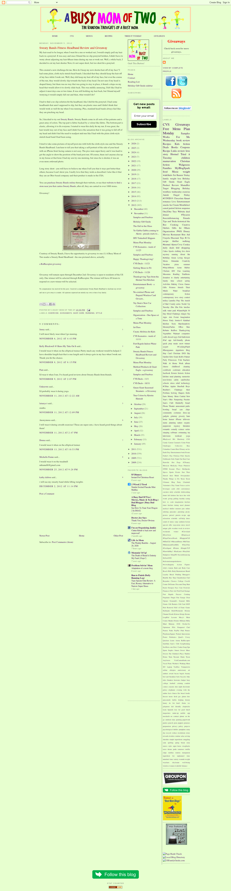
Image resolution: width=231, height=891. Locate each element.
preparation (167, 726)
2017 (134, 183)
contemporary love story (173, 297)
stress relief (175, 383)
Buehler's (166, 389)
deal (188, 211)
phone (187, 340)
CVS (72, 36)
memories (186, 376)
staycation (176, 525)
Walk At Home (170, 363)
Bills (169, 571)
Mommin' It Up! (139, 552)
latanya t (43, 403)
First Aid (173, 591)
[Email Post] (88, 310)
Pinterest (187, 465)
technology (185, 383)
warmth (181, 759)
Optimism (166, 627)
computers (186, 333)
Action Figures (183, 564)
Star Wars (186, 472)
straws (165, 746)
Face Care (179, 588)
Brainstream (180, 571)
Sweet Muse (185, 650)
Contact (131, 77)
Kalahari (186, 320)
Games (187, 284)
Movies (166, 234)
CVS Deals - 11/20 (141, 272)
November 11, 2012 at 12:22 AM (59, 395)
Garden (166, 356)
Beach (165, 571)
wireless (166, 766)
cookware (176, 370)
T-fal (180, 360)
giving (170, 498)
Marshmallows (184, 323)
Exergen (171, 588)
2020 (134, 169)
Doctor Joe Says (139, 517)
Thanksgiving (184, 330)
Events (187, 452)
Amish (166, 194)
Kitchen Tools (169, 323)
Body (174, 571)
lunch (188, 709)
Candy (165, 442)
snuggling (186, 739)
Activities (166, 284)
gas (179, 696)
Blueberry (180, 439)
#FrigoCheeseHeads (170, 538)
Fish (178, 591)
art (189, 670)
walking (186, 241)
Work (181, 363)
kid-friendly (178, 340)
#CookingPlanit (183, 346)
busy (188, 680)
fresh (175, 696)
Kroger (187, 257)
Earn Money (168, 396)
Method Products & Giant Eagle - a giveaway (145, 368)
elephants (171, 690)
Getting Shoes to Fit (142, 267)
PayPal (176, 630)
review (181, 150)
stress (183, 525)
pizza (177, 264)
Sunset (177, 650)
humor (171, 419)
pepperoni (167, 426)
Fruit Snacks (185, 456)
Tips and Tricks (170, 221)
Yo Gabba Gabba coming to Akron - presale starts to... (146, 232)
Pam (41, 369)
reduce (174, 733)
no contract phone (177, 716)
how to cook (168, 502)
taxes (165, 749)
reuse (188, 733)
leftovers (186, 419)
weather (175, 528)
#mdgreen (166, 555)
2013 (134, 200)
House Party (168, 320)
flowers (174, 373)
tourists (177, 752)
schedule (174, 518)
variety (176, 759)
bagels (182, 673)
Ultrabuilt (186, 482)
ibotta (184, 703)
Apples (173, 386)
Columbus (166, 449)
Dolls (188, 393)
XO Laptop (167, 667)
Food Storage (185, 591)
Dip (188, 353)
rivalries (172, 736)
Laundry (172, 300)
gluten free (186, 696)
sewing (187, 736)
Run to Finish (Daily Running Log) (141, 576)
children (185, 157)
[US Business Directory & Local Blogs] (115, 887)
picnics (165, 515)
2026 (134, 143)
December (139, 208)
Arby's (165, 568)
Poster (165, 637)
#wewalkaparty (168, 564)
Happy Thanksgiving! (143, 259)
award (171, 673)
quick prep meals (170, 343)
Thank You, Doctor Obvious (143, 520)
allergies (173, 670)
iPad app (167, 340)
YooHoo (176, 667)
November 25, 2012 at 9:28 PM (58, 469)
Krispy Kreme (185, 614)
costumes (177, 412)
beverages (166, 489)
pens (175, 723)
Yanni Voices (180, 485)
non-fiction (167, 379)
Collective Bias (182, 446)
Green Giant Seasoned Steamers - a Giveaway (144, 389)
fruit (179, 337)
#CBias (166, 386)
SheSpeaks (186, 469)
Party (165, 360)
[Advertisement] (56, 514)
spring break (180, 742)
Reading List (134, 81)
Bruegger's (186, 574)
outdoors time (170, 719)
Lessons (174, 617)
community (167, 412)
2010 (134, 453)
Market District (173, 620)
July (136, 417)
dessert (170, 337)
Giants (165, 604)
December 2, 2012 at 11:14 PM (58, 486)
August (137, 412)
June (136, 421)
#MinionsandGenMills (171, 545)
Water (175, 290)
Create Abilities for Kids (144, 331)
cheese (165, 366)
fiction (186, 143)
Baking (174, 284)
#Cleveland (186, 531)
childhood (176, 366)
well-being (186, 762)
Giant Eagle (183, 181)
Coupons (185, 147)
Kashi (171, 614)
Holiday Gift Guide (142, 221)
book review (183, 140)
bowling (166, 409)
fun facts (180, 495)
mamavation (169, 161)
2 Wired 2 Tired (139, 484)
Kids (177, 143)
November (139, 213)
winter (176, 531)
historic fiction (184, 373)
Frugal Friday (182, 194)
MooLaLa (173, 465)
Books (174, 147)
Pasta (180, 465)
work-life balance (181, 766)
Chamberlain (181, 578)
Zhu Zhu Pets (177, 307)
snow (181, 343)
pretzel (171, 515)
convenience (185, 489)
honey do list (169, 703)
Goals (176, 356)
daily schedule (175, 492)
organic (187, 422)
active (188, 485)
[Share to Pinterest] (53, 304)
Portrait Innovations (183, 634)
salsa (182, 736)
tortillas (171, 752)
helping (180, 700)
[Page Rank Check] (172, 853)
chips (188, 409)
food (165, 171)
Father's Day (167, 456)
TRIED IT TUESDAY (133, 36)
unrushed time (168, 759)
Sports (171, 251)
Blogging (175, 188)
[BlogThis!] (44, 304)
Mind (165, 624)
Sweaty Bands (67, 119)
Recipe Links (170, 150)
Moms (165, 261)
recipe (165, 241)
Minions (171, 624)
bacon (176, 673)
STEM (165, 469)
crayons (171, 686)
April (136, 430)
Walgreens (184, 164)
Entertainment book (178, 452)
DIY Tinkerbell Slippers (144, 238)
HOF (188, 604)
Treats (183, 479)
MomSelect (184, 204)
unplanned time (183, 756)
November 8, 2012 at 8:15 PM (57, 362)
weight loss (175, 178)
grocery (182, 416)
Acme (179, 267)
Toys (174, 211)
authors (165, 673)
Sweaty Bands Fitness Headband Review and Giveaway (73, 48)
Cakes (165, 251)
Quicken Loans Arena (171, 640)
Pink (182, 630)
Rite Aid (186, 234)
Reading (176, 274)
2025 (134, 147)
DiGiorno (171, 584)
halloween (186, 337)
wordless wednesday (172, 191)
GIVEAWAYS (159, 36)
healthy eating (184, 498)
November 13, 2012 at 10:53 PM (59, 449)
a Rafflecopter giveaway (50, 263)
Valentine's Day (169, 485)
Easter (165, 588)
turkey (165, 300)
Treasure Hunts (179, 657)
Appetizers (180, 350)
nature (179, 422)
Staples (170, 650)
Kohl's (181, 356)
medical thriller (168, 508)
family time (168, 280)
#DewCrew (167, 535)
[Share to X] (47, 304)
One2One (167, 211)
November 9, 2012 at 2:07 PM (57, 378)
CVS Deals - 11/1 (141, 378)
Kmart (187, 198)
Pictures (172, 287)
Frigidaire (166, 597)
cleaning (186, 366)
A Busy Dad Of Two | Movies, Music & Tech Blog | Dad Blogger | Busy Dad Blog (144, 501)
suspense (186, 208)
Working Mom (185, 663)
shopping (185, 247)
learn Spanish (168, 709)
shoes (188, 518)
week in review (184, 528)
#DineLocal (185, 535)
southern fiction (184, 522)
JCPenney (186, 462)
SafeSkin (166, 643)
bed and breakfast (169, 676)
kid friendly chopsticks (180, 706)
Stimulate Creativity (180, 261)
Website (181, 211)
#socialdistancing (171, 218)
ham (188, 416)
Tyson (188, 479)
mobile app (185, 713)
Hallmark (166, 611)
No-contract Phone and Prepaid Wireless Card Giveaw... (144, 295)
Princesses (172, 360)
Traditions (186, 274)
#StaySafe (186, 551)
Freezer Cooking (183, 594)
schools (166, 383)
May (136, 426)
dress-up (186, 412)
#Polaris (176, 548)
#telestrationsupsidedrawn (172, 561)
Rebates (166, 330)
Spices (165, 472)
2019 (134, 174)
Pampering (178, 399)
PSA (173, 627)
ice (189, 703)
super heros (177, 746)
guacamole (167, 700)
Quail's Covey (184, 637)
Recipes (167, 143)
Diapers (181, 393)
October (138, 404)
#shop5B (174, 555)
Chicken (166, 271)
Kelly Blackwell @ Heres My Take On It (57, 346)
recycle (168, 733)
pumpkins (182, 729)
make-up (175, 713)
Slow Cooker (177, 647)
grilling (175, 498)
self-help (182, 518)
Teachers (186, 360)
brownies (177, 680)
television (166, 436)
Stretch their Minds (171, 475)
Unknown (43, 386)
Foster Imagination (182, 317)
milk (164, 310)
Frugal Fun (175, 597)
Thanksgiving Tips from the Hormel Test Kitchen (146, 278)
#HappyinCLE (185, 538)
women (172, 766)
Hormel (174, 154)
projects (187, 726)
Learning (186, 271)
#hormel (166, 244)
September (139, 408)
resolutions (181, 733)
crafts (165, 337)
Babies (187, 267)
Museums (167, 274)
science (181, 429)
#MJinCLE (166, 541)
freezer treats (168, 696)
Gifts (165, 287)
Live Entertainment (181, 201)
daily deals (168, 247)
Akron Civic (177, 244)
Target (166, 188)
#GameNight (182, 310)
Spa (188, 647)
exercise (54, 313)
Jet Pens (137, 327)
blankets (170, 680)
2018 (134, 178)
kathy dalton (45, 477)
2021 (134, 165)
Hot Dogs (176, 462)
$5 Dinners (136, 474)
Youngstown (185, 667)
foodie (188, 693)
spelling (170, 742)
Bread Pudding (175, 574)
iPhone (178, 419)
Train (170, 657)
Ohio (171, 399)
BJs (174, 439)
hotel (178, 703)
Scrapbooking (185, 643)
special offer (167, 525)
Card (170, 353)
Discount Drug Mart (183, 584)
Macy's (181, 617)
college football (169, 683)
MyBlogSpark (182, 168)
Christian (176, 353)
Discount (175, 237)
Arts (170, 317)
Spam (165, 650)
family (166, 178)
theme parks (172, 749)
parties (165, 723)
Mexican (166, 465)
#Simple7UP (185, 548)
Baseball (180, 386)
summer (186, 264)
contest (187, 297)
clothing (178, 251)
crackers (166, 492)
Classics (174, 581)
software (173, 432)
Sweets (165, 653)
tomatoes (181, 749)
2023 (134, 156)
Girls (171, 356)
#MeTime (186, 541)
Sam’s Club (174, 643)
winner (187, 343)
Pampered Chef (183, 627)
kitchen (166, 376)
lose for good (179, 709)
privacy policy (177, 726)
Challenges (167, 446)
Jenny (42, 329)
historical (182, 221)
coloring (180, 683)
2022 (134, 161)
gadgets (166, 416)
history (187, 700)
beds (178, 676)
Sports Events (174, 472)
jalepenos (166, 706)
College (180, 581)
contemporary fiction (176, 294)
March (137, 434)
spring (187, 280)
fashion (173, 495)
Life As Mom (137, 540)
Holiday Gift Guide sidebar (140, 85)
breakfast (186, 290)
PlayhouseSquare (169, 634)
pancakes (173, 512)
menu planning (169, 422)
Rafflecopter (185, 640)
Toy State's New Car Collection (142, 304)
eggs (176, 337)
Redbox (174, 330)
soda (164, 742)
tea (189, 432)
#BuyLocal (167, 439)
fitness (174, 693)
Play (178, 300)
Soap (185, 647)
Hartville (166, 462)
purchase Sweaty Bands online (61, 182)
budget (183, 680)
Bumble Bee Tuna (169, 578)
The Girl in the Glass (142, 226)
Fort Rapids (168, 594)
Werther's (175, 663)
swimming (182, 432)
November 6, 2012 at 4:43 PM (57, 338)
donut (165, 495)
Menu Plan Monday (176, 131)
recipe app (186, 515)
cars (181, 409)
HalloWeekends (177, 611)
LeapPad (166, 617)
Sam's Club (168, 403)
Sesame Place (174, 469)
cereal (165, 208)
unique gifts (167, 528)
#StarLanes (178, 551)
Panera (165, 630)
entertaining (185, 277)
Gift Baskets (173, 604)
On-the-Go (186, 624)
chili (178, 489)
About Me (185, 254)
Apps (165, 317)
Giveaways (66, 313)
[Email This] (41, 304)
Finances (166, 591)
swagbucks (186, 746)
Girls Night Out (176, 459)
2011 (134, 449)
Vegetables (167, 333)
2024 (134, 152)
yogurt (165, 346)
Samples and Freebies (143, 217)
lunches (187, 307)
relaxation (166, 518)
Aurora (170, 568)
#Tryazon (185, 214)
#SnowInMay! (168, 551)
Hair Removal (168, 607)
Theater (172, 406)
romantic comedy (170, 429)
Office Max (184, 327)
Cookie (186, 244)
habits (174, 700)
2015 (134, 191)
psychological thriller (170, 729)
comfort (187, 683)
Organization (169, 231)
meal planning (175, 376)
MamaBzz (185, 185)
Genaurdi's (173, 601)
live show (186, 251)
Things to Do (174, 479)
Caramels (177, 442)
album (187, 363)
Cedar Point (185, 442)
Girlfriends (166, 459)
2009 (134, 457)
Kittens (176, 614)
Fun (179, 271)
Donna (42, 440)
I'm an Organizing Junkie (143, 527)
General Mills (184, 601)
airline (165, 670)
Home (81, 535)
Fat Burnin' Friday (181, 175)
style (99, 313)
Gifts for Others (181, 227)
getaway (174, 416)
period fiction (175, 208)
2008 (134, 462)
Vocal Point (167, 663)
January (138, 443)
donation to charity (171, 277)
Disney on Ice (185, 449)
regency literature (182, 426)
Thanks (165, 479)
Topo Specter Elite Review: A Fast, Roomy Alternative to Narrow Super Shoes (143, 583)
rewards (165, 736)
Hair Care (78, 313)
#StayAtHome (168, 267)
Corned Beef (174, 449)
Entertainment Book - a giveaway (144, 286)
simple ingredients (176, 739)
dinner (166, 214)
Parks (171, 630)
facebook (166, 373)
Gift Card (182, 604)
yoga (188, 436)
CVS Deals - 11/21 (141, 263)
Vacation (166, 264)
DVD (184, 353)
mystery (166, 254)
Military (183, 620)
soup (176, 522)
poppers (180, 723)
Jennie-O (178, 320)
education (186, 370)
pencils (170, 723)
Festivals (186, 588)
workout (178, 436)
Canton (170, 442)
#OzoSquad (167, 548)
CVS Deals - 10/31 (141, 383)
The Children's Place (176, 653)
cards (173, 489)
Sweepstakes (185, 475)
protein (178, 515)
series (187, 429)
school (179, 280)
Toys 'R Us (185, 237)
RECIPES (108, 36)
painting (179, 719)
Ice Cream (174, 204)
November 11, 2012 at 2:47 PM (58, 432)
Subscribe (144, 124)
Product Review (171, 185)
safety (176, 379)
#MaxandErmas (176, 541)
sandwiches (185, 379)
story (188, 742)
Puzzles (187, 399)
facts (169, 693)
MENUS (89, 36)
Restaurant (176, 234)
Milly (188, 620)
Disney (186, 231)
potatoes (187, 723)
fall (169, 495)
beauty (187, 673)
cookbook (167, 370)
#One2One (186, 545)
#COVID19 (168, 198)
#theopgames (168, 350)
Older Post (118, 535)
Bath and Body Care (182, 568)
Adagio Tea (185, 313)
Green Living (177, 257)
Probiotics (172, 637)
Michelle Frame (46, 456)
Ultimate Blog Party (172, 482)
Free (166, 128)
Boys (188, 386)
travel (188, 525)
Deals (166, 147)
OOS (178, 624)
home (165, 419)
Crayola (166, 237)
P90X (179, 231)
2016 (134, 187)
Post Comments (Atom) (62, 542)
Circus (180, 284)
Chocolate (178, 198)
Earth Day (166, 452)
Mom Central (179, 396)
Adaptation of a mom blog (142, 568)
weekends (166, 531)
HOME (55, 36)
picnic (188, 512)
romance (167, 201)
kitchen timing (173, 505)
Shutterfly (179, 403)
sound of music (168, 522)
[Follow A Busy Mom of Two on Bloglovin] (177, 109)
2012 (134, 205)
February (138, 439)
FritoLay (177, 456)
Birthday (166, 257)
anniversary (182, 670)
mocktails (166, 716)
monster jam (180, 508)
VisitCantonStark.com (182, 660)
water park (171, 310)
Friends (186, 218)
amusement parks (183, 406)
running (90, 313)
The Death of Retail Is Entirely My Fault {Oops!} (143, 556)
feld (177, 247)
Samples (185, 133)
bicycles (183, 676)
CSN (188, 439)
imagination (179, 502)
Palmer (187, 356)
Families (167, 168)
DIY (173, 271)
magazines (166, 713)
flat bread (181, 693)
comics (165, 686)
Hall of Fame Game (182, 607)
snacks (166, 204)
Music (175, 171)
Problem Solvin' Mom (142, 565)
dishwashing (185, 492)
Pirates (187, 630)
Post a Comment (46, 493)
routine (177, 736)
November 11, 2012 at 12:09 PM (59, 412)
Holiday (186, 188)
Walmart (176, 333)
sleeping (166, 432)
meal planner (185, 505)
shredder (166, 739)
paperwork (186, 719)
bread (174, 409)
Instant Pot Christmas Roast (142, 477)
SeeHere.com (168, 647)
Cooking (174, 224)
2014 (134, 196)
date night (178, 686)
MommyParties (169, 327)
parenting (181, 512)
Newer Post (44, 535)
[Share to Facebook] (50, 304)
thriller (175, 241)
